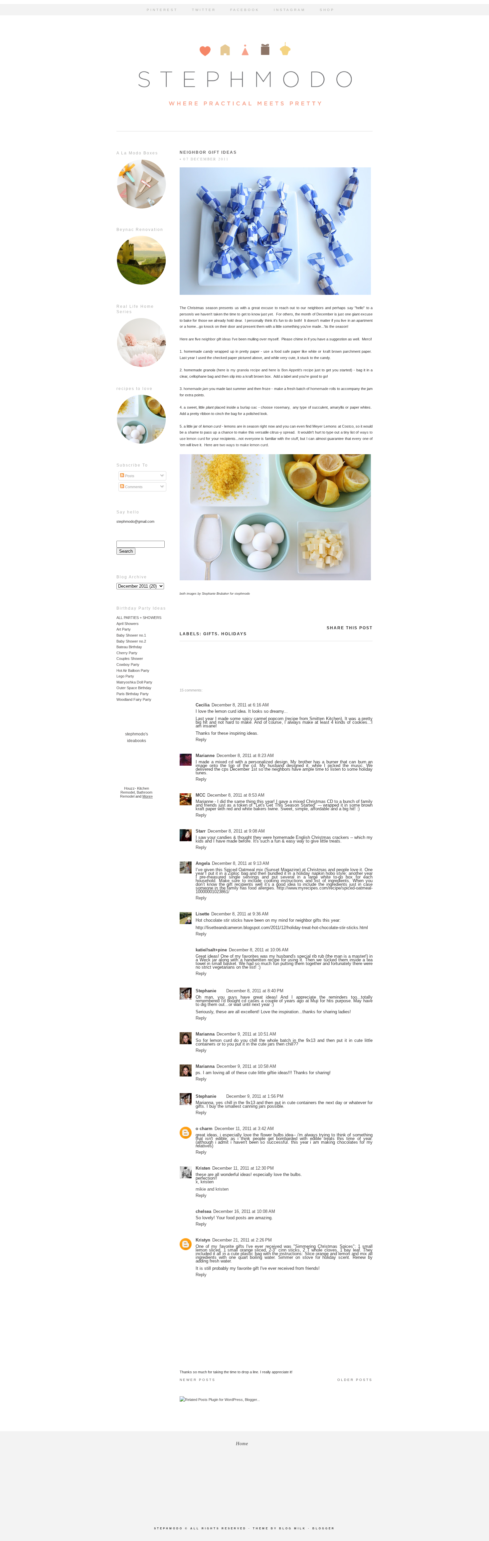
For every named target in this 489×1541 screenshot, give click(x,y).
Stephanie (206, 990)
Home (242, 1443)
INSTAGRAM (289, 10)
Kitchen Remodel (134, 790)
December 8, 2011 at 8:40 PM (254, 990)
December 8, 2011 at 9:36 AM (239, 913)
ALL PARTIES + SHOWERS (138, 618)
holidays (234, 634)
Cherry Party (126, 653)
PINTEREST (162, 10)
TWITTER (204, 10)
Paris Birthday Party (132, 694)
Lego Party (125, 676)
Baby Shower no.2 (131, 641)
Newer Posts (198, 1380)
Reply (201, 739)
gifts (210, 634)
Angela (203, 863)
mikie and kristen (212, 1189)
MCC (200, 795)
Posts (129, 476)
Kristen (203, 1168)
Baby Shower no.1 (131, 635)
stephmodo (168, 1528)
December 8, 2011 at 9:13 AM (240, 863)
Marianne (205, 755)
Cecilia (203, 704)
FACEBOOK (244, 10)
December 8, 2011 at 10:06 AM (258, 949)
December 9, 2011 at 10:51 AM (246, 1034)
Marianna (205, 1034)
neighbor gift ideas (216, 339)
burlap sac (248, 407)
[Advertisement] (136, 910)
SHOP (327, 10)
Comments (133, 487)
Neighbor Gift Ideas (208, 152)
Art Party (123, 629)
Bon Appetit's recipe (297, 370)
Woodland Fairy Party (133, 699)
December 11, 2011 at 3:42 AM (244, 1128)
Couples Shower (129, 659)
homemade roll (321, 389)
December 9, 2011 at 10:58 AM (246, 1066)
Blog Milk (292, 1528)
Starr (201, 831)
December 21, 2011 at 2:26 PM (242, 1240)
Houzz (129, 788)
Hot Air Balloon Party (132, 671)
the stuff (291, 439)
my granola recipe (245, 370)
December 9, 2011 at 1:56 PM (254, 1096)
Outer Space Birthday (133, 688)
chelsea (203, 1211)
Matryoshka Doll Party (134, 682)
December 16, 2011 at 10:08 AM (244, 1211)
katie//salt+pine (211, 949)
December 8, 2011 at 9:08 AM (236, 831)
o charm (204, 1128)
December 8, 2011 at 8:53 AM (235, 795)
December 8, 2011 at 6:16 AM (240, 704)
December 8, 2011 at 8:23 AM (245, 755)
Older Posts (355, 1380)
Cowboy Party (127, 665)
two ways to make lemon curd (244, 445)
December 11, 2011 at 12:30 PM (243, 1168)
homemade (195, 389)
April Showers (127, 624)
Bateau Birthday (129, 647)
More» (147, 796)
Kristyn (203, 1240)
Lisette (202, 913)
